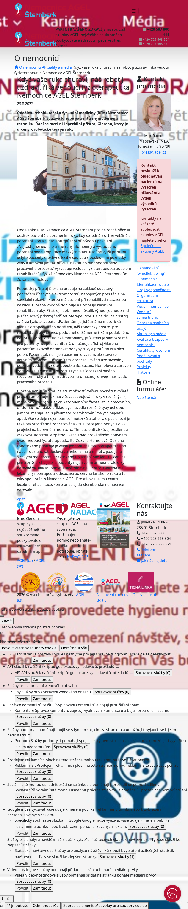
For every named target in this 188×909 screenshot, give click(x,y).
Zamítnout (42, 660)
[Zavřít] (2, 616)
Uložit (7, 898)
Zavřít (7, 620)
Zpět (21, 499)
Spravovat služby (153, 672)
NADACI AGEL (78, 556)
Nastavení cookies (112, 594)
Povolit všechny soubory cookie (29, 647)
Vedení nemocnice (153, 306)
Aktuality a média (57, 67)
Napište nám (148, 397)
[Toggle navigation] (134, 11)
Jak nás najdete (153, 560)
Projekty (144, 366)
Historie (143, 372)
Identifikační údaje (153, 284)
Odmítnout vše (74, 647)
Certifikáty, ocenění (153, 350)
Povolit (22, 660)
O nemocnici (30, 67)
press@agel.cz (153, 152)
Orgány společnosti (154, 289)
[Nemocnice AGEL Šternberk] (93, 170)
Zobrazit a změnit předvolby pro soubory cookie (105, 905)
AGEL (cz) (25, 560)
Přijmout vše (17, 905)
